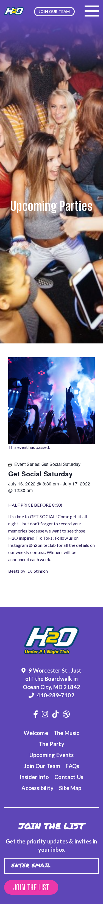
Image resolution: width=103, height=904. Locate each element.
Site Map (70, 788)
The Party (51, 744)
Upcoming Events (51, 755)
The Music (66, 733)
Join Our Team (42, 766)
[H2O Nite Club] (14, 11)
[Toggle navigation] (92, 11)
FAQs (72, 766)
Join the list (31, 887)
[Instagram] (45, 714)
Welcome (36, 733)
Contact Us (68, 777)
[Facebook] (35, 714)
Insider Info (34, 777)
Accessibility (37, 788)
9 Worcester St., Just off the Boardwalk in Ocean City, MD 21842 (52, 678)
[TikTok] (55, 714)
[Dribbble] (66, 714)
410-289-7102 (55, 695)
